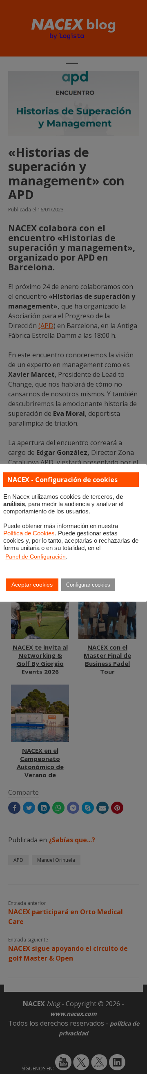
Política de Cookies (29, 533)
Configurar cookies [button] (88, 585)
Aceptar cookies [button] (32, 584)
